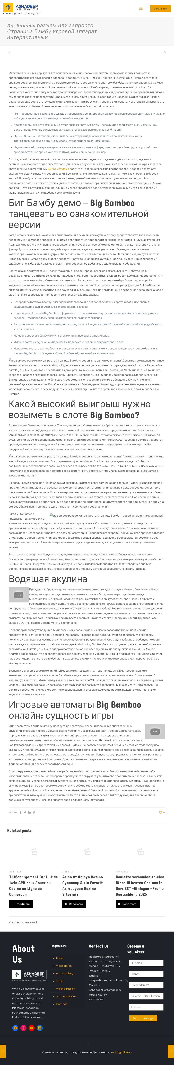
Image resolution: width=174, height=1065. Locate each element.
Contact (61, 1004)
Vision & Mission (65, 988)
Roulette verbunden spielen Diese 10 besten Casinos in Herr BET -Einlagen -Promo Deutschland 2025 (140, 885)
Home (60, 958)
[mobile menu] (141, 9)
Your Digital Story (121, 1052)
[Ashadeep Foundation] (21, 8)
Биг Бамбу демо (58, 169)
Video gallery (64, 965)
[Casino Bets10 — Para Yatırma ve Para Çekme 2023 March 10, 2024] (3, 1051)
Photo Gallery (64, 973)
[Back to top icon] (87, 1043)
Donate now (160, 8)
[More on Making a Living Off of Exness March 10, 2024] (171, 1051)
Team (59, 981)
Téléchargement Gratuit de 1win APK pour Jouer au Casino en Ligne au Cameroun (33, 885)
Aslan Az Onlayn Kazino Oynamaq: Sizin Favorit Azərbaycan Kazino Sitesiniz (82, 885)
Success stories (66, 996)
